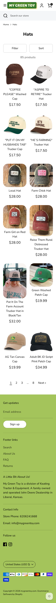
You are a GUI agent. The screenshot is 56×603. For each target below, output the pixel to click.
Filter (15, 48)
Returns (8, 466)
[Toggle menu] (3, 5)
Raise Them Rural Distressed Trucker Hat (41, 244)
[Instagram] (10, 544)
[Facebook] (5, 544)
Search (7, 447)
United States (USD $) (18, 564)
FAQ (6, 460)
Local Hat (15, 190)
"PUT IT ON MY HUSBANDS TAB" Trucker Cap (14, 144)
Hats (15, 24)
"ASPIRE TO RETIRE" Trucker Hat (41, 94)
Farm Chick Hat (41, 190)
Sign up (15, 424)
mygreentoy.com (29, 590)
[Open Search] (5, 15)
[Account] (42, 4)
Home (6, 24)
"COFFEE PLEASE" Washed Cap (14, 94)
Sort (41, 48)
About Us (9, 453)
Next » (42, 383)
